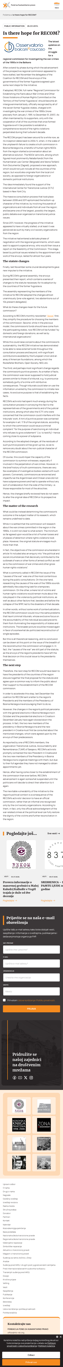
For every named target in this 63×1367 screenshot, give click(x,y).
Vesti (6, 876)
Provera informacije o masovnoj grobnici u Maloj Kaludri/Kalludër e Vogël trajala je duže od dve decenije (21, 889)
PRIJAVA (31, 1008)
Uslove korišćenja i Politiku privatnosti (36, 1000)
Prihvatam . (31, 1000)
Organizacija (8, 971)
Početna (6, 15)
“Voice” (50, 315)
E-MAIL (6, 957)
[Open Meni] (57, 6)
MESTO (5, 985)
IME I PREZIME (8, 943)
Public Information (14, 26)
